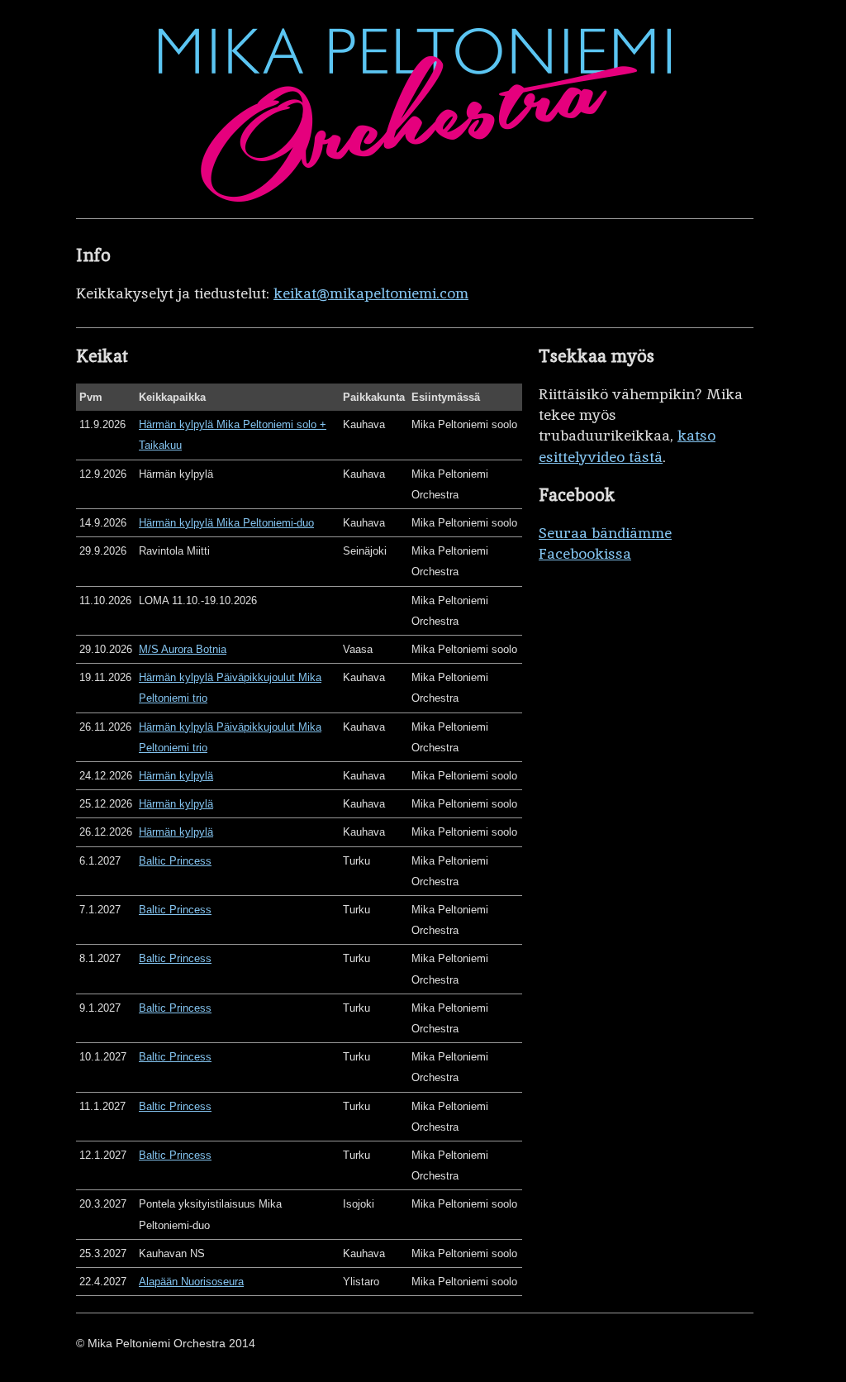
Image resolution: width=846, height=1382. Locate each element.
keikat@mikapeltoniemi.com (370, 293)
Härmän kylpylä (176, 776)
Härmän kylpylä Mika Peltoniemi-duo (226, 523)
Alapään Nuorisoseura (191, 1281)
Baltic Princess (175, 861)
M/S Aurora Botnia (182, 649)
